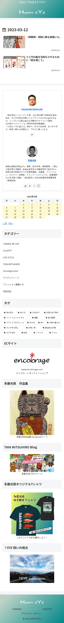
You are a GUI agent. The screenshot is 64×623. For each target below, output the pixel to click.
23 (32, 214)
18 (49, 210)
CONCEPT (47, 609)
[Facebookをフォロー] (34, 186)
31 (40, 217)
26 (57, 214)
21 (15, 214)
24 (40, 214)
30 (32, 217)
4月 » (10, 223)
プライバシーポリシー (32, 613)
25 (49, 214)
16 (32, 210)
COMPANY (16, 609)
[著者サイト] (25, 186)
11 (49, 207)
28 (15, 217)
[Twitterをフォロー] (32, 135)
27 (7, 217)
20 (7, 214)
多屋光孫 (32, 160)
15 (23, 210)
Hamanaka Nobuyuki (32, 109)
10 (40, 207)
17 (40, 210)
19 (57, 210)
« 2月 (4, 223)
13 (7, 210)
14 (15, 210)
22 (23, 214)
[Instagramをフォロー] (38, 186)
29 (23, 217)
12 (57, 207)
